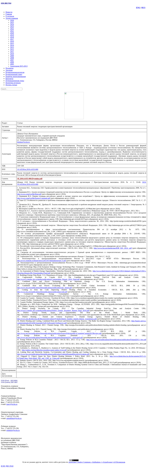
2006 (12, 62)
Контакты (9, 79)
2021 (12, 31)
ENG (138, 8)
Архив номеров (12, 18)
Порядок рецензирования (16, 76)
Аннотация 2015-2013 (19, 66)
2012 (12, 49)
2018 (12, 37)
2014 (12, 45)
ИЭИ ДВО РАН (7, 466)
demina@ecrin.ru (23, 142)
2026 (12, 20)
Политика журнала (13, 83)
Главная (9, 14)
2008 (12, 58)
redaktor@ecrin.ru (13, 430)
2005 (12, 64)
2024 (12, 25)
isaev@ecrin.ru (11, 404)
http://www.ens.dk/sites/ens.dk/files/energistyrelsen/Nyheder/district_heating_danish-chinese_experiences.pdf (57, 319)
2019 (12, 35)
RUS (143, 8)
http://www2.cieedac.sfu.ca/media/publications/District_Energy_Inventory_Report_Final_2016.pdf (53, 310)
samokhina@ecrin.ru (14, 418)
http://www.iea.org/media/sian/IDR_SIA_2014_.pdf (113, 248)
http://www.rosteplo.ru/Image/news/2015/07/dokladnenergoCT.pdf (41, 261)
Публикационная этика (15, 81)
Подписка (9, 68)
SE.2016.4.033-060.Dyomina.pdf (29, 179)
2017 (12, 39)
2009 (12, 56)
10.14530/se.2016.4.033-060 (27, 169)
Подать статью (11, 85)
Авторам (9, 70)
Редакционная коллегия (15, 72)
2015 (12, 43)
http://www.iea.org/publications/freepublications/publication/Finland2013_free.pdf (116, 340)
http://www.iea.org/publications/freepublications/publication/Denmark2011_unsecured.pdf (50, 337)
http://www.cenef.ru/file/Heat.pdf (29, 194)
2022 (12, 29)
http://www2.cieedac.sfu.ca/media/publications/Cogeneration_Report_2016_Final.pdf (48, 279)
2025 (12, 22)
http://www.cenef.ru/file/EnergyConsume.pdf (33, 198)
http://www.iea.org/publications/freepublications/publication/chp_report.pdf (44, 288)
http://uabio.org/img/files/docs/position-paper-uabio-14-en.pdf (44, 350)
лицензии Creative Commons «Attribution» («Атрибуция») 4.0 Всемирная (96, 462)
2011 (12, 52)
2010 (12, 54)
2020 (12, 33)
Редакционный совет (14, 74)
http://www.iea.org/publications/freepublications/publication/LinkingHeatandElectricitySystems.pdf (53, 354)
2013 (12, 47)
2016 (12, 41)
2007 (12, 60)
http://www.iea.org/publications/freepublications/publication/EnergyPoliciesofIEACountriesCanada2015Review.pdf (59, 333)
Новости (9, 12)
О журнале (10, 16)
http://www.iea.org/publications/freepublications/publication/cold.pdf (42, 292)
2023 (12, 27)
